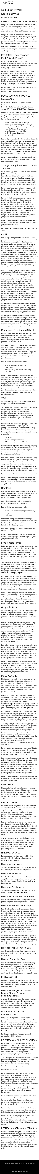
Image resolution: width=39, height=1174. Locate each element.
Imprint (32, 1163)
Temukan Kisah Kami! (11, 1163)
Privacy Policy (24, 1163)
